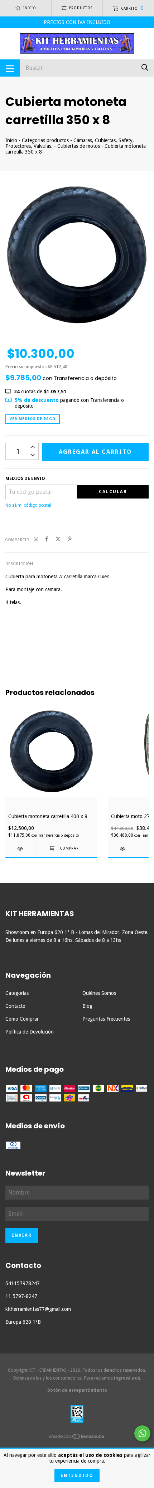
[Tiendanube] (77, 1437)
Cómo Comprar (22, 1019)
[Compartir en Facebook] (46, 539)
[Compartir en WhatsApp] (36, 539)
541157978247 (22, 1283)
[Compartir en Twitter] (58, 539)
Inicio (11, 140)
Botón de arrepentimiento (77, 1390)
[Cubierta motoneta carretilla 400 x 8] (20, 849)
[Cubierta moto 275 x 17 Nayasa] (123, 849)
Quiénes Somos (99, 993)
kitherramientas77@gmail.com (38, 1309)
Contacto (15, 1006)
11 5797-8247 (21, 1296)
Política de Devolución (29, 1032)
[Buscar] (145, 67)
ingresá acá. (127, 1378)
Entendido (77, 1475)
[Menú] (10, 68)
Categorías (17, 993)
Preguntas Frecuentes (106, 1019)
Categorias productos (45, 140)
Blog (87, 1006)
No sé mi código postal (28, 505)
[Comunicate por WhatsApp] (142, 1433)
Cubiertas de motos (78, 146)
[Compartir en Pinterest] (69, 539)
